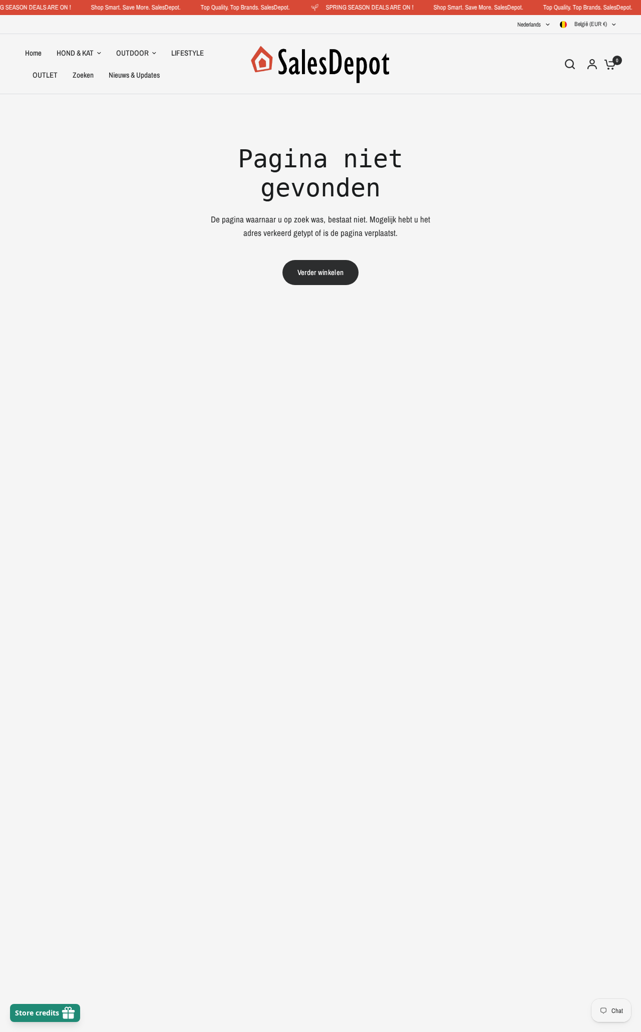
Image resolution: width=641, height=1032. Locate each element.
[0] (607, 64)
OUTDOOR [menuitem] (132, 53)
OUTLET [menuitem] (45, 75)
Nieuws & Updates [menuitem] (134, 75)
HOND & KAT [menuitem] (75, 53)
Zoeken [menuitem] (83, 75)
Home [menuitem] (33, 53)
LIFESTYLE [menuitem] (187, 53)
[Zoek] (570, 64)
